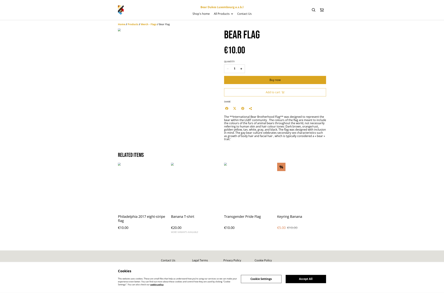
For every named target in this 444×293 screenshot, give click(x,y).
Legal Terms (200, 260)
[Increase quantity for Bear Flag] (241, 68)
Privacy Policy (232, 260)
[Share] (250, 108)
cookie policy (157, 284)
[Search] (313, 10)
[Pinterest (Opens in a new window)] (242, 108)
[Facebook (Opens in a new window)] (226, 108)
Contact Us (168, 260)
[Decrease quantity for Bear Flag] (227, 68)
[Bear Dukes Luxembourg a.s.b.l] (121, 10)
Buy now (275, 80)
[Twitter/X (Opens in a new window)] (234, 108)
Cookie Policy (263, 260)
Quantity (229, 61)
